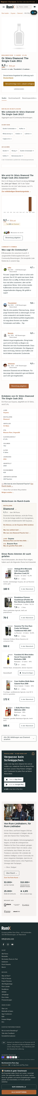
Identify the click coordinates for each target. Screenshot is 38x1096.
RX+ (3, 1022)
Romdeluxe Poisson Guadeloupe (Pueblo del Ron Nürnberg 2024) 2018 (24, 600)
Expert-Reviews (7, 981)
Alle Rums (5, 954)
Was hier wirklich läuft (12, 530)
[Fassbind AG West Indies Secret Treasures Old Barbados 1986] (8, 660)
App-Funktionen (7, 1014)
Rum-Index (5, 997)
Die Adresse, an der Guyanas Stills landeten (18, 526)
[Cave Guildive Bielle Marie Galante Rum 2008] (8, 685)
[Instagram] (8, 944)
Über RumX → (11, 873)
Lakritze (28, 133)
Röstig (14, 151)
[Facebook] (3, 944)
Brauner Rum (7, 55)
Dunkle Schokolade (9, 128)
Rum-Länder (6, 986)
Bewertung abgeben (13, 238)
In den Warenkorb (27, 589)
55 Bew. (23, 636)
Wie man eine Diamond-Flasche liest (17, 533)
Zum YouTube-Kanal (12, 877)
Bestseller (5, 956)
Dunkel (6, 151)
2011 (4, 459)
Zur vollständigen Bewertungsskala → (16, 191)
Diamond (6, 419)
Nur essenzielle (19, 1087)
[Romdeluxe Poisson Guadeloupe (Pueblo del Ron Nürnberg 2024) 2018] (8, 602)
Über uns (4, 1008)
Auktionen (5, 962)
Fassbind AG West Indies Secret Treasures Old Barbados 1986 (24, 657)
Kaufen (4, 98)
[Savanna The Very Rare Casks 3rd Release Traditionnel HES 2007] (8, 631)
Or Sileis (6, 426)
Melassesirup (8, 133)
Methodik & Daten (7, 1011)
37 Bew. (23, 715)
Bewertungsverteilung (29, 98)
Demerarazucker (17, 156)
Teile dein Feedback (8, 1033)
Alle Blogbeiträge (7, 984)
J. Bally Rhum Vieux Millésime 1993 (22, 709)
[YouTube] (12, 944)
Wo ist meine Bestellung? (10, 1030)
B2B (3, 1016)
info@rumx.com (8, 939)
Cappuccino (7, 139)
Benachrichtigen (27, 673)
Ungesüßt (16, 432)
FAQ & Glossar (6, 978)
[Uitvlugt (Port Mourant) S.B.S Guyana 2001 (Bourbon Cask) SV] (8, 574)
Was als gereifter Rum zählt (13, 546)
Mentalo (10, 333)
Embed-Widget (6, 1019)
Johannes (11, 363)
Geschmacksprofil (14, 98)
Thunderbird (12, 303)
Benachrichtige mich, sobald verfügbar (19, 84)
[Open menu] (4, 7)
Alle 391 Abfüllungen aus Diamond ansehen (19, 738)
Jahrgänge (5, 994)
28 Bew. (23, 664)
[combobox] (23, 7)
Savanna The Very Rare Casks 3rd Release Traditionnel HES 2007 (23, 628)
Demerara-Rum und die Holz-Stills (16, 540)
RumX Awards (6, 964)
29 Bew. (23, 689)
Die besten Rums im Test (10, 959)
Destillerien (5, 989)
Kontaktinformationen (8, 1036)
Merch (4, 967)
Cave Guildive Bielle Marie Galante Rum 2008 (24, 682)
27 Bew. (23, 607)
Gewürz (19, 133)
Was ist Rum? (6, 976)
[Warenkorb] (34, 7)
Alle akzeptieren (19, 1092)
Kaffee (22, 128)
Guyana (6, 412)
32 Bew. (23, 579)
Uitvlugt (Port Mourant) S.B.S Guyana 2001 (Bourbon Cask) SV (23, 571)
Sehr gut (12, 66)
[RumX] (10, 6)
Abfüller (4, 992)
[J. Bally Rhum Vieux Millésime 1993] (8, 712)
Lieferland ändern (19, 89)
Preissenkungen (7, 1000)
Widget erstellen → (8, 492)
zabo (9, 267)
